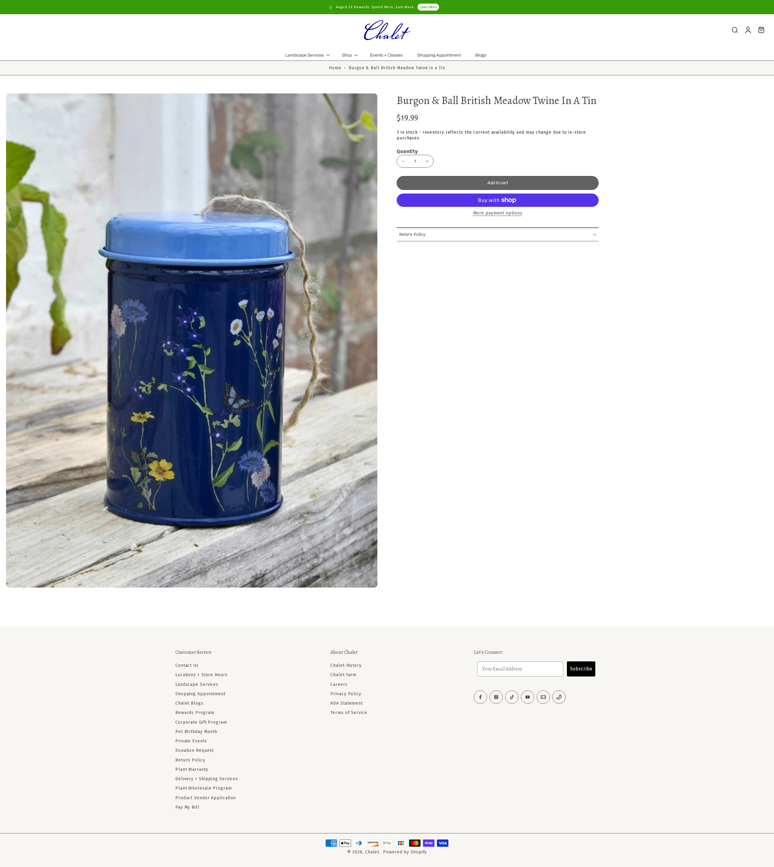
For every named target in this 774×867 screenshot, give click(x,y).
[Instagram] (496, 697)
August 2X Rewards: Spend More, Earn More (375, 7)
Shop (347, 55)
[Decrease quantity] (403, 161)
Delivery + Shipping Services (206, 778)
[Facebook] (480, 697)
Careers (338, 684)
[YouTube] (527, 697)
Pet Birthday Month (196, 731)
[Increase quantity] (427, 161)
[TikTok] (512, 697)
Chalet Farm (343, 674)
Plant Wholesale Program (203, 788)
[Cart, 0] (761, 29)
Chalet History (346, 665)
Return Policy (190, 759)
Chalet (372, 852)
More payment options (497, 213)
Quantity (407, 151)
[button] (498, 183)
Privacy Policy (345, 693)
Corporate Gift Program (201, 722)
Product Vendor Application (205, 797)
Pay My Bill (187, 807)
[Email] (543, 697)
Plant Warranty (191, 769)
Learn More (428, 7)
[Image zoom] (191, 340)
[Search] (734, 30)
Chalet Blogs (189, 703)
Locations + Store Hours (201, 674)
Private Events (191, 741)
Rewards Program (194, 712)
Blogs (480, 55)
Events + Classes (386, 55)
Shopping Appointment (439, 55)
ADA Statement (346, 703)
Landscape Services (304, 55)
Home (335, 67)
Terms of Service (348, 712)
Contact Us (187, 665)
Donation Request (194, 750)
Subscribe (581, 669)
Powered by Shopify (405, 852)
